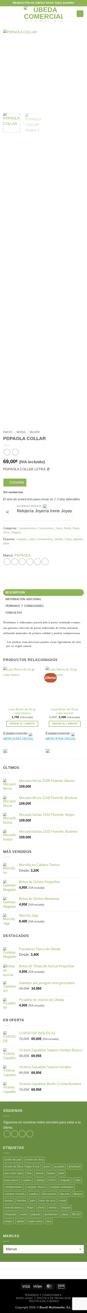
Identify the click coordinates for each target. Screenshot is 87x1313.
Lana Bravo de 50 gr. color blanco (22, 711)
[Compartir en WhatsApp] (7, 561)
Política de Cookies (44, 1301)
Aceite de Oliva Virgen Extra (21, 1166)
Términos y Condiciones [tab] (24, 606)
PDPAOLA (23, 555)
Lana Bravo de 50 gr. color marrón (65, 711)
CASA (52, 1180)
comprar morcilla (14, 1193)
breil (61, 1173)
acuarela (59, 1166)
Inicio (7, 432)
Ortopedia (10, 1214)
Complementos (27, 528)
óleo (48, 1221)
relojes (8, 1221)
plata (6, 543)
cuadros (33, 1193)
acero (46, 1166)
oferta (41, 1207)
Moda (20, 432)
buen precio (11, 1180)
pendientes (51, 1214)
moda (68, 539)
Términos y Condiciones (42, 1295)
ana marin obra (13, 1173)
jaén (32, 1200)
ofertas (53, 1207)
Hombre (21, 1200)
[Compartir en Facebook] (14, 561)
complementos (13, 1187)
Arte (29, 1173)
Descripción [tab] (15, 592)
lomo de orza (47, 1200)
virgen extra (35, 1221)
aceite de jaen (13, 1159)
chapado (21, 539)
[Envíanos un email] (29, 1133)
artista (39, 1173)
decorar (64, 1193)
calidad (39, 1180)
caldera (27, 1180)
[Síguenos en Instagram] (14, 1133)
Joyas (59, 528)
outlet (23, 1214)
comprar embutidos (61, 1187)
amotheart (74, 1166)
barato (51, 1173)
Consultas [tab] (13, 612)
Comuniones (45, 528)
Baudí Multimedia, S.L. (55, 1307)
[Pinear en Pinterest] (37, 561)
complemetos (45, 539)
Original (65, 1207)
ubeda (20, 1221)
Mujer (35, 432)
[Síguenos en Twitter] (22, 1133)
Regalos (17, 532)
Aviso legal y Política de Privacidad (43, 1298)
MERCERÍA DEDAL (18, 739)
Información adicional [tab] (23, 599)
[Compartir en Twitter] (22, 561)
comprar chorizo (36, 1187)
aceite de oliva (34, 1159)
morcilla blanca (13, 1207)
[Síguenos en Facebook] (7, 1133)
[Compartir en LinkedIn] (45, 561)
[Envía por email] (29, 561)
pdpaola (78, 539)
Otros (6, 532)
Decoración (49, 1193)
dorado (59, 539)
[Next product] (7, 452)
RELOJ (76, 1214)
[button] (5, 13)
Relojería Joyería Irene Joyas (44, 511)
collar (32, 539)
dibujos (77, 1193)
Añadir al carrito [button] (22, 723)
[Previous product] (15, 452)
